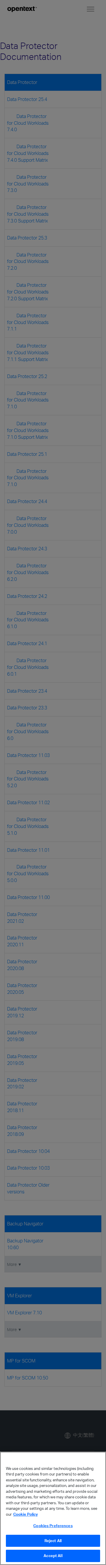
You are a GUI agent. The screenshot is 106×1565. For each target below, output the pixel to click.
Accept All (53, 1555)
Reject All (53, 1540)
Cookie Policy (25, 1514)
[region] (53, 1508)
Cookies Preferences (52, 1525)
